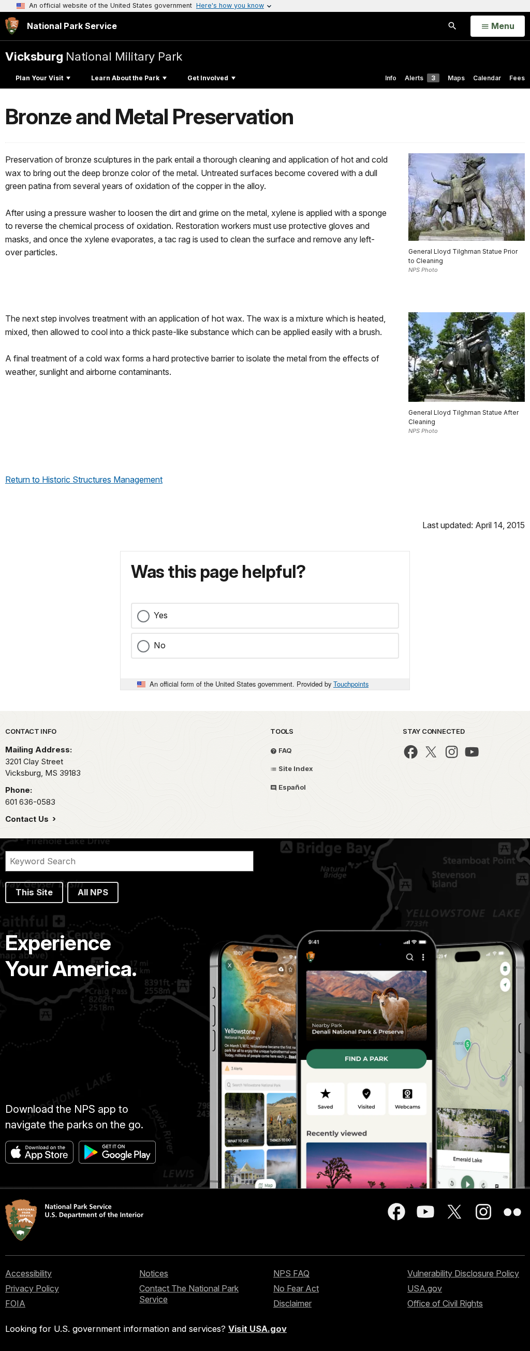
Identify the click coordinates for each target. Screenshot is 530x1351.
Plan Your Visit (39, 78)
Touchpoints (351, 684)
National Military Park (93, 56)
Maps (456, 78)
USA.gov (424, 1288)
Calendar (487, 78)
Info (390, 78)
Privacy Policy (32, 1288)
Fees (517, 78)
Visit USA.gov (257, 1329)
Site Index (295, 768)
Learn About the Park (125, 78)
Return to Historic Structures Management (84, 479)
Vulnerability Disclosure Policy (463, 1273)
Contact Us (28, 819)
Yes (161, 615)
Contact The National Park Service (189, 1293)
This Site (34, 892)
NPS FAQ (291, 1273)
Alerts (420, 78)
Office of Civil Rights (445, 1303)
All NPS (93, 892)
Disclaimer (292, 1303)
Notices (153, 1273)
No (160, 645)
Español (291, 787)
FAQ (284, 750)
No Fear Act (296, 1288)
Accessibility (28, 1273)
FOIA (15, 1303)
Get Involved (207, 78)
